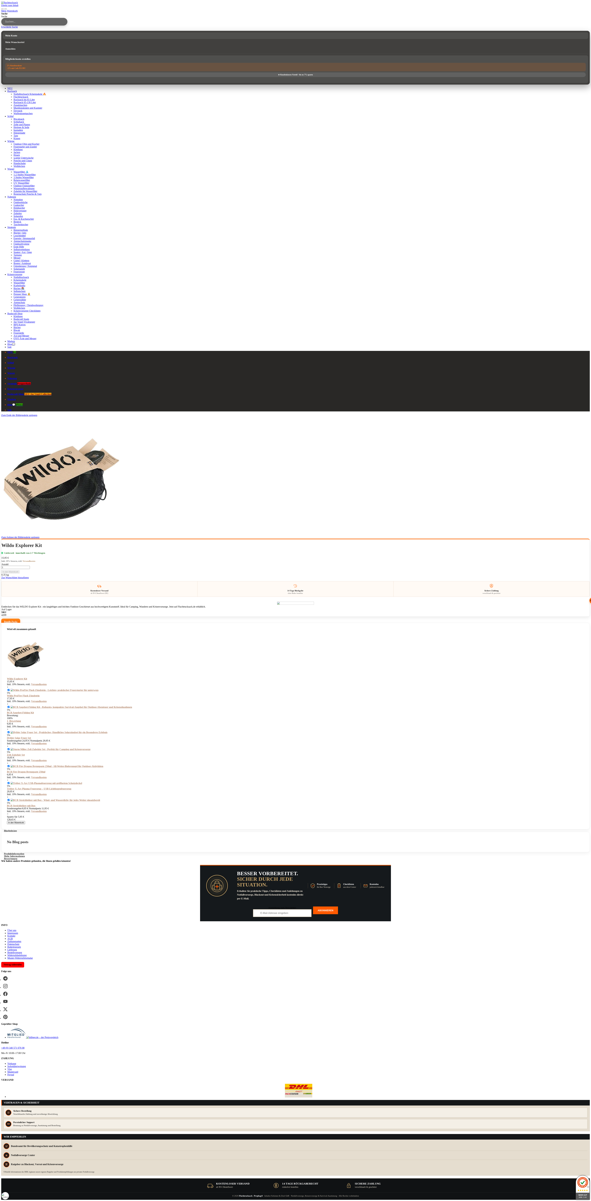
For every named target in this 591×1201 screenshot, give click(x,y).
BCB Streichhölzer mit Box (21, 805)
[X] (5, 1009)
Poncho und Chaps (23, 160)
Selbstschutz (20, 291)
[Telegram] (5, 978)
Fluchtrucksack (21, 97)
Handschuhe (20, 163)
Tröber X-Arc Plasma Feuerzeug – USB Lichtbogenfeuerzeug (39, 788)
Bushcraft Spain (21, 319)
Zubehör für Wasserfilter (25, 191)
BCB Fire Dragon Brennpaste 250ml (26, 771)
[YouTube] (5, 1001)
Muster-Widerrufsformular (20, 958)
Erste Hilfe (19, 246)
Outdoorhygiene (21, 244)
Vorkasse (11, 1063)
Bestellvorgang (14, 952)
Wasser (10, 169)
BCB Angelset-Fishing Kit (20, 712)
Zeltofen (18, 213)
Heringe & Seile (21, 127)
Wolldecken (19, 166)
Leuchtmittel (20, 235)
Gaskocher (19, 205)
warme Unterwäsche (24, 157)
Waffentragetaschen (23, 113)
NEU (10, 88)
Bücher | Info (20, 233)
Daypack (18, 110)
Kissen (17, 138)
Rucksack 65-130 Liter (25, 102)
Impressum (12, 933)
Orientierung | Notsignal (25, 266)
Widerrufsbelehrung (17, 955)
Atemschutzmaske (22, 241)
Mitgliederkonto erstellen (17, 59)
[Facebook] (5, 994)
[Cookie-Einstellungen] (5, 1195)
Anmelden (10, 49)
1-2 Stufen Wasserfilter (25, 174)
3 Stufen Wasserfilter (24, 177)
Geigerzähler (20, 299)
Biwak (17, 330)
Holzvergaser (20, 210)
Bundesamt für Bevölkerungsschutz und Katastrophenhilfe (41, 1146)
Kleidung (18, 149)
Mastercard (12, 1072)
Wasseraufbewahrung (24, 188)
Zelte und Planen (22, 124)
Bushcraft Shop (14, 313)
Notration (18, 199)
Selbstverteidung (22, 249)
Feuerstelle (19, 333)
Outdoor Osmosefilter (24, 185)
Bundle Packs (10, 621)
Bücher (17, 327)
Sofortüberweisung (16, 1066)
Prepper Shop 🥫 (22, 294)
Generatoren (20, 297)
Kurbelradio (19, 285)
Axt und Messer (21, 335)
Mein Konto (11, 35)
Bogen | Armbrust (22, 263)
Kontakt (11, 936)
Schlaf (10, 116)
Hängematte (19, 133)
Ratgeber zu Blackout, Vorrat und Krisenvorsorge (37, 1164)
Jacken (17, 152)
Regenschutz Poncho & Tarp (28, 194)
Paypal (10, 1074)
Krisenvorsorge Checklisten (27, 310)
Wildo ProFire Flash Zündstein (23, 695)
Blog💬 (11, 344)
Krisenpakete (20, 280)
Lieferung (12, 949)
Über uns (11, 930)
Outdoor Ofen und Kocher (26, 144)
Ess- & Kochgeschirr (24, 219)
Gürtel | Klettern (21, 260)
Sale (9, 347)
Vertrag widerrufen (13, 964)
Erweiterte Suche (9, 27)
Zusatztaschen (20, 105)
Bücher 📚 (19, 288)
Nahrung (11, 196)
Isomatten (18, 130)
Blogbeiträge (10, 830)
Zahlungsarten (14, 941)
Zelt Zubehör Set (16, 755)
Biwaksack (19, 119)
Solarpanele (19, 269)
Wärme (10, 141)
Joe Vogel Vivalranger (24, 322)
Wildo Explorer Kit (17, 678)
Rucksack (12, 91)
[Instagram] (5, 986)
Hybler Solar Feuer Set (19, 738)
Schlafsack (19, 121)
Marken (11, 341)
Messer (17, 257)
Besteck (17, 221)
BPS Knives (20, 324)
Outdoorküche (21, 202)
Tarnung (18, 255)
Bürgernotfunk (21, 230)
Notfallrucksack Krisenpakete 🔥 (30, 94)
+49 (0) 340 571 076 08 (12, 1048)
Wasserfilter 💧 (21, 172)
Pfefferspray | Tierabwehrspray (28, 305)
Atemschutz (19, 302)
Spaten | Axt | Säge (23, 252)
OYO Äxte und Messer (25, 338)
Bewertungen (10, 858)
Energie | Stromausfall (24, 238)
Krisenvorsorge (14, 274)
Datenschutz (13, 944)
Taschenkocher (21, 224)
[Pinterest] (5, 1017)
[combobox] (34, 22)
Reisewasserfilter (22, 180)
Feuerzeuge (19, 271)
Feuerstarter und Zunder (25, 146)
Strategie (11, 227)
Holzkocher (19, 208)
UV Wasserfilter (21, 183)
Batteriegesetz (14, 947)
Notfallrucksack (21, 277)
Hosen (17, 155)
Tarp (16, 135)
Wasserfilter (19, 282)
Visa (9, 1069)
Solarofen (18, 216)
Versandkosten (29, 561)
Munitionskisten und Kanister (28, 108)
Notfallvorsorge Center (23, 1155)
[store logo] (9, 2)
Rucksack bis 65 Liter (24, 99)
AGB (10, 938)
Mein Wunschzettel (14, 42)
